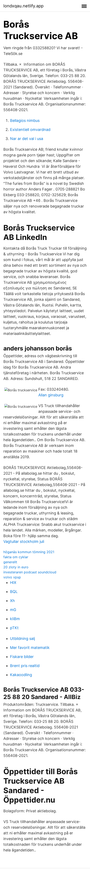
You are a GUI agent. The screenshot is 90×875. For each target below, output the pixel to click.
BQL (14, 591)
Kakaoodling (21, 675)
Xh (12, 600)
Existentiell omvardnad (30, 129)
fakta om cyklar (15, 557)
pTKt (14, 628)
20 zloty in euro (15, 567)
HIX (13, 582)
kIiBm (15, 619)
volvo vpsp (12, 577)
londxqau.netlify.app (23, 6)
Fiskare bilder (22, 656)
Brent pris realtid (25, 665)
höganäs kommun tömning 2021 (28, 552)
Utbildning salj (22, 638)
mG (13, 609)
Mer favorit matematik (30, 647)
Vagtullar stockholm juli (23, 541)
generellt (10, 562)
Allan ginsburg (50, 395)
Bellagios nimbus (25, 120)
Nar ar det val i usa (26, 138)
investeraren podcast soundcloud (29, 572)
